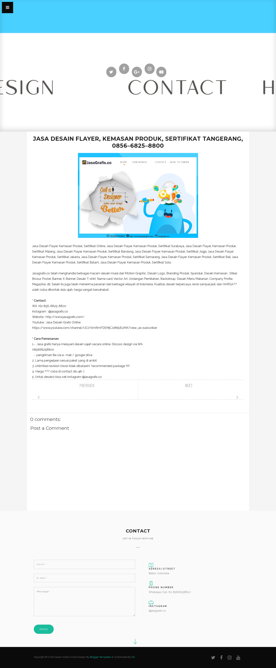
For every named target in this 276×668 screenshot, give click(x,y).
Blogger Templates (100, 657)
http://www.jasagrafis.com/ (65, 317)
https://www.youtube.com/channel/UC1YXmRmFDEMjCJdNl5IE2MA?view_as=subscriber (94, 328)
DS (133, 657)
